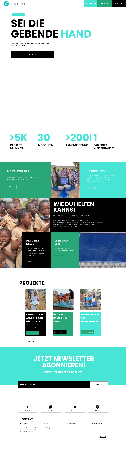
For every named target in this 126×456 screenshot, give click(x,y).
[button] (117, 3)
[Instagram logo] (74, 407)
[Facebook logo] (27, 407)
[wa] (50, 407)
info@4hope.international (51, 428)
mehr (27, 330)
